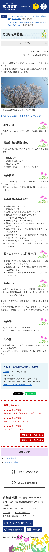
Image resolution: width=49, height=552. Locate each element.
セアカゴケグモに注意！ (14, 429)
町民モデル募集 (11, 462)
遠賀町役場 (10, 497)
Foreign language (24, 6)
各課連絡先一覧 (15, 529)
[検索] (43, 6)
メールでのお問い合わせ (20, 523)
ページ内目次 (24, 43)
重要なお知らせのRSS (31, 440)
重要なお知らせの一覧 (31, 435)
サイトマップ (28, 516)
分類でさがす (25, 16)
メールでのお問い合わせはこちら (17, 385)
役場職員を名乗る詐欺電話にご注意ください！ (24, 413)
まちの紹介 (35, 16)
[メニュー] (35, 6)
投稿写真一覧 (10, 458)
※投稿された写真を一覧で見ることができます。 (22, 116)
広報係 (6, 371)
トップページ (13, 16)
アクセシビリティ (22, 513)
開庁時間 (36, 529)
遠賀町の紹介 (16, 19)
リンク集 (6, 513)
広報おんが (17, 25)
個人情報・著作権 (10, 516)
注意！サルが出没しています (16, 421)
